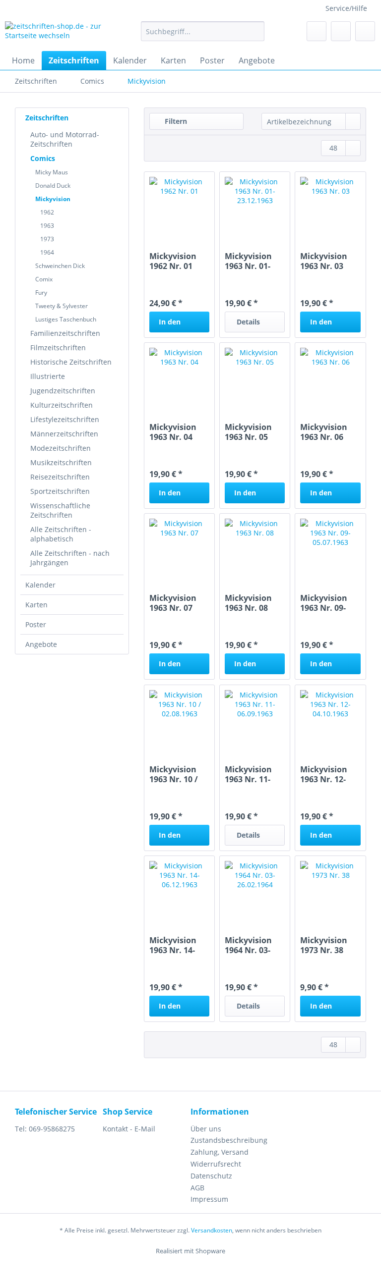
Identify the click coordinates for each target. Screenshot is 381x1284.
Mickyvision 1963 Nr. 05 (248, 432)
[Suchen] (255, 31)
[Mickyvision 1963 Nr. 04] (179, 377)
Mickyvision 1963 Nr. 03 (323, 261)
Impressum (209, 1199)
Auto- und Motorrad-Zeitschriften (64, 139)
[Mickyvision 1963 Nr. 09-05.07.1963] (330, 548)
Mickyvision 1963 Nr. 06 (323, 432)
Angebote (41, 644)
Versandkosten (211, 1230)
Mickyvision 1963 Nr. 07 (172, 603)
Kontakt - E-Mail (129, 1128)
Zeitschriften (46, 117)
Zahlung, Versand (219, 1152)
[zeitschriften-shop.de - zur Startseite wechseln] (57, 33)
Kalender (40, 584)
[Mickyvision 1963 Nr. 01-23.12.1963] (255, 206)
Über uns (205, 1128)
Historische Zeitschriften (71, 362)
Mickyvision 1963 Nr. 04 (172, 432)
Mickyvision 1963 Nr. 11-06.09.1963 (248, 774)
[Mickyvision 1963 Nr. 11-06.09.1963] (255, 719)
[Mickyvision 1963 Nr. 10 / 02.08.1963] (179, 719)
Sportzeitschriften (60, 491)
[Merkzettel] (316, 31)
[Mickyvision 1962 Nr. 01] (179, 206)
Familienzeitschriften (65, 333)
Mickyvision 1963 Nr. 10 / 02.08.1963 (173, 774)
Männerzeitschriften (64, 433)
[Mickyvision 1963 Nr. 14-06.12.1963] (179, 890)
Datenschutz (211, 1175)
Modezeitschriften (60, 448)
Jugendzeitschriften (62, 390)
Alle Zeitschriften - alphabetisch (60, 534)
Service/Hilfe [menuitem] (346, 8)
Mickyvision (52, 199)
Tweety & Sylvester (61, 306)
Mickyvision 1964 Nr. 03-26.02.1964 (248, 945)
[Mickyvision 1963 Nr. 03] (330, 206)
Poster (35, 624)
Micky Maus (51, 172)
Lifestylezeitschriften (64, 419)
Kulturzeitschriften (61, 405)
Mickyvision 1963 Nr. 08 (248, 603)
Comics (42, 158)
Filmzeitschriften (58, 347)
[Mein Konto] (341, 31)
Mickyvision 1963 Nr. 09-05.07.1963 (323, 603)
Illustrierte (47, 376)
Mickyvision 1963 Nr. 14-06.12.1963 (172, 945)
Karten (36, 604)
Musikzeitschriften (61, 462)
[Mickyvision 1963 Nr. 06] (330, 377)
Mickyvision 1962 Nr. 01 (172, 261)
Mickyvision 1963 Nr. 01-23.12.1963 (248, 261)
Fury (41, 292)
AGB (197, 1187)
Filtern (175, 121)
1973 (47, 239)
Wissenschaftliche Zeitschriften (60, 510)
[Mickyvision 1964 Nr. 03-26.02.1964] (255, 890)
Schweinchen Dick (60, 266)
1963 (47, 225)
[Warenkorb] (365, 31)
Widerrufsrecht (215, 1164)
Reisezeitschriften (60, 477)
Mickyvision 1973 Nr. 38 (323, 945)
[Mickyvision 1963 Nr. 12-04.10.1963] (330, 719)
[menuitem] (203, 36)
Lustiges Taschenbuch (65, 319)
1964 (47, 252)
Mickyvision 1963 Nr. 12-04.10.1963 (323, 774)
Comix (44, 279)
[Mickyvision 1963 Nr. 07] (179, 548)
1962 (47, 212)
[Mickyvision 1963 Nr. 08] (255, 548)
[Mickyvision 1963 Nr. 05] (255, 377)
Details (248, 321)
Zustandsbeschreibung (228, 1140)
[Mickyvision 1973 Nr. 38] (330, 890)
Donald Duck (52, 185)
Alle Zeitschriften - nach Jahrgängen (70, 557)
